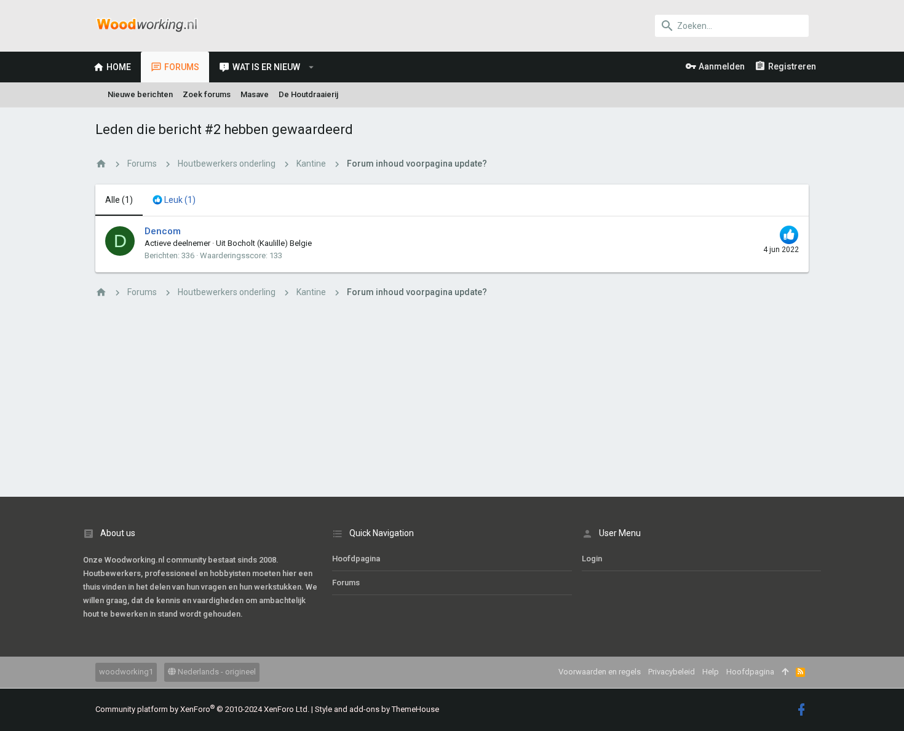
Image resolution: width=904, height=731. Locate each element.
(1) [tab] (119, 200)
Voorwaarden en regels (599, 671)
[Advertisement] (452, 398)
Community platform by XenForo (202, 709)
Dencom (163, 231)
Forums (346, 582)
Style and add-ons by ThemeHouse (377, 709)
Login (592, 558)
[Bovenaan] (785, 672)
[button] (311, 67)
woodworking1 (126, 671)
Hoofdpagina (356, 558)
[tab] (174, 200)
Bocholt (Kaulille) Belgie (270, 243)
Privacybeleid (671, 671)
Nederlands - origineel (216, 671)
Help (710, 671)
